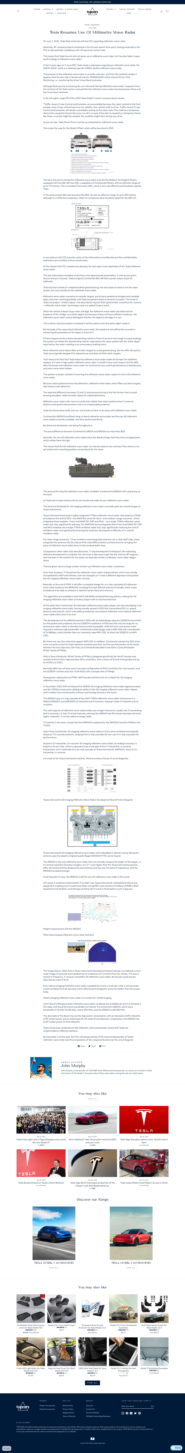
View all (92, 1099)
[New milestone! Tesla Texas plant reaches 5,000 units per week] (92, 1120)
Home (87, 25)
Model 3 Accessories (47, 1409)
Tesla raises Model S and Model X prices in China (144, 1182)
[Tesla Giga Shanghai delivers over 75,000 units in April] (144, 1120)
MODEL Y (111, 9)
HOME (37, 9)
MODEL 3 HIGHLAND (67, 9)
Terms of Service (69, 1416)
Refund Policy (68, 1406)
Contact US (90, 1409)
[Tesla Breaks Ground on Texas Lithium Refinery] (41, 1163)
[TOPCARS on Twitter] (135, 1413)
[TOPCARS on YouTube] (131, 1413)
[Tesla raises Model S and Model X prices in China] (144, 1163)
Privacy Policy (68, 1409)
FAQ (129, 13)
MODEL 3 (48, 9)
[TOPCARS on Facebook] (127, 1413)
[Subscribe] (152, 1406)
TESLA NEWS (144, 9)
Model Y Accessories (47, 1406)
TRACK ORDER (127, 9)
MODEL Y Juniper (56, 13)
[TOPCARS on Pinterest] (139, 1413)
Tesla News (95, 25)
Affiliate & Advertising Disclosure (98, 1416)
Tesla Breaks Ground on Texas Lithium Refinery (41, 1182)
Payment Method (92, 1413)
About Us (89, 1406)
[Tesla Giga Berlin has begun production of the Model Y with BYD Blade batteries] (92, 1163)
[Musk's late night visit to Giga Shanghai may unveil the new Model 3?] (41, 1120)
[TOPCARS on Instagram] (123, 1413)
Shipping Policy (68, 1413)
